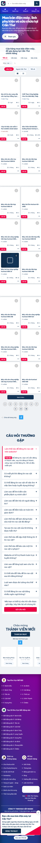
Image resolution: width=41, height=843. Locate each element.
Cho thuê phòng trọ (10, 768)
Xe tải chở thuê (8, 772)
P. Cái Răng (26, 690)
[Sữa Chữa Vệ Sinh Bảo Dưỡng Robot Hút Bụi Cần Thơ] (31, 117)
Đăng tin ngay (11, 831)
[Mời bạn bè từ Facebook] (20, 642)
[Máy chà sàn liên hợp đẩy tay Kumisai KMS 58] (31, 227)
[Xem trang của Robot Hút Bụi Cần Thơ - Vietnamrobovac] (23, 134)
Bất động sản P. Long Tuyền (13, 734)
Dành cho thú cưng (10, 790)
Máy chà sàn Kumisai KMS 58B (29, 380)
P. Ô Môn (25, 702)
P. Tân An (6, 694)
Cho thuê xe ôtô (8, 764)
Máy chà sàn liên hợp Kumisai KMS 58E (29, 348)
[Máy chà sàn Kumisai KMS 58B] (31, 370)
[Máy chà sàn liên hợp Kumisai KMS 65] (10, 195)
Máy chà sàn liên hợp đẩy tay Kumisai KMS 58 (31, 238)
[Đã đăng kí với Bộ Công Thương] (31, 792)
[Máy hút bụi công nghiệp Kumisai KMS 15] (10, 260)
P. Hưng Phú (7, 702)
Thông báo (27, 768)
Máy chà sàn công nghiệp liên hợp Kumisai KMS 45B (10, 238)
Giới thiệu (27, 764)
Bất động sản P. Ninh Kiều (12, 715)
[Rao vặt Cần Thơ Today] (4, 3)
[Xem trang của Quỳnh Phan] (2, 134)
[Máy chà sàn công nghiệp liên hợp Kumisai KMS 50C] (10, 338)
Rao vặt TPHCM (20, 838)
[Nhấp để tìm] (36, 3)
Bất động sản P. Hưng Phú (12, 738)
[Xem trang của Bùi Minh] (2, 167)
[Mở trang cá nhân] (9, 652)
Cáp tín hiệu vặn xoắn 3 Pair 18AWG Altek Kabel (9, 127)
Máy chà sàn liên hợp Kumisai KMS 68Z (29, 160)
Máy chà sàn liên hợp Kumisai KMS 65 (8, 205)
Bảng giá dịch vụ (30, 772)
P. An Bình (25, 686)
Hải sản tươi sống (9, 779)
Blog (25, 775)
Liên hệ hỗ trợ (28, 783)
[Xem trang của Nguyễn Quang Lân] (2, 102)
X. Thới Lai (26, 694)
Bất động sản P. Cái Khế (11, 727)
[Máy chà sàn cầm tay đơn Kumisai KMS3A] (10, 150)
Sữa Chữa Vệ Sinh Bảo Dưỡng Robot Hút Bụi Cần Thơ (31, 127)
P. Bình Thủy (7, 690)
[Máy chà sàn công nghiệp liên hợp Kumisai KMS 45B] (10, 227)
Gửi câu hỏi (20, 609)
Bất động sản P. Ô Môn (11, 749)
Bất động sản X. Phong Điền (13, 745)
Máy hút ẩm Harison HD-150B (30, 205)
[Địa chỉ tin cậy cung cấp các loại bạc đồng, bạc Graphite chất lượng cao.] (10, 85)
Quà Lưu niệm (8, 786)
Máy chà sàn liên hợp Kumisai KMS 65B (29, 270)
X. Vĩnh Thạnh (27, 698)
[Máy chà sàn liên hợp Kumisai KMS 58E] (31, 338)
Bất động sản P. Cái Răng (12, 719)
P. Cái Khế (6, 698)
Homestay (7, 775)
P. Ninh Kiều (7, 686)
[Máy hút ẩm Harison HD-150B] (31, 195)
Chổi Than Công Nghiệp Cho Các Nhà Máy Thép (30, 95)
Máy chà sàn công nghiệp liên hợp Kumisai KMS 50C (10, 348)
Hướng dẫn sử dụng (30, 779)
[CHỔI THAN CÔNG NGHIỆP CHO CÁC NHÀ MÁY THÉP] (31, 85)
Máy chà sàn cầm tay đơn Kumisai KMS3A (8, 160)
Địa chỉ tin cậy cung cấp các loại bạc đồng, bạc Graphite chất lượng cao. (10, 95)
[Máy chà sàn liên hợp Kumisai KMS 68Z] (31, 150)
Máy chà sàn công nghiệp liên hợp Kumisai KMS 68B (10, 380)
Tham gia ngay (20, 634)
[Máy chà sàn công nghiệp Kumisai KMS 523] (31, 305)
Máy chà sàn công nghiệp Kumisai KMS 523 (31, 315)
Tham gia (12, 36)
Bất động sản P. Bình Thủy (12, 730)
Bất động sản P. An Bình (11, 741)
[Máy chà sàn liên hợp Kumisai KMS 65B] (31, 260)
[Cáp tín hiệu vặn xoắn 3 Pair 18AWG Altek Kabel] (10, 117)
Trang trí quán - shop (10, 783)
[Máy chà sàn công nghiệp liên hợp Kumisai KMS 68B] (10, 370)
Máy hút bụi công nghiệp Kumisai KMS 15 (9, 270)
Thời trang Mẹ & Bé (10, 794)
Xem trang (9, 663)
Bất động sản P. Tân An (11, 723)
